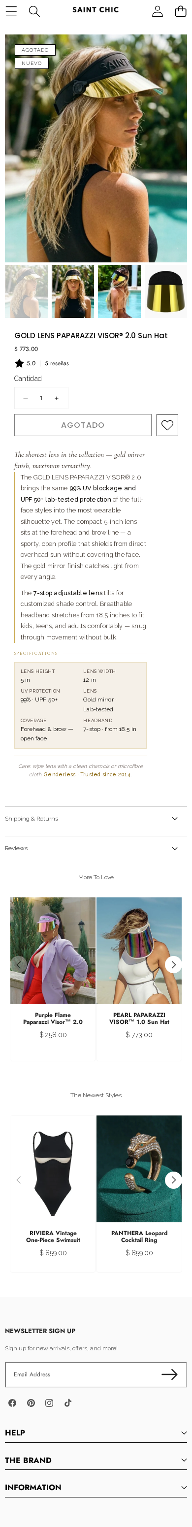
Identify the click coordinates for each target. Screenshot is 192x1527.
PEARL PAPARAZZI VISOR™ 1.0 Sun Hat (139, 1018)
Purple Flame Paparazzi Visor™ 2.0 (53, 1018)
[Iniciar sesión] (157, 11)
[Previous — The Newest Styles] (18, 1180)
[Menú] (11, 11)
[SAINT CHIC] (95, 11)
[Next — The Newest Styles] (173, 1180)
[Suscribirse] (169, 1374)
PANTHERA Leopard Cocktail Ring (139, 1236)
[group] (26, 291)
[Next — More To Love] (173, 964)
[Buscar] (34, 11)
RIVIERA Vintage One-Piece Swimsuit (53, 1236)
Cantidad (28, 378)
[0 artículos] (180, 11)
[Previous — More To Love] (18, 964)
